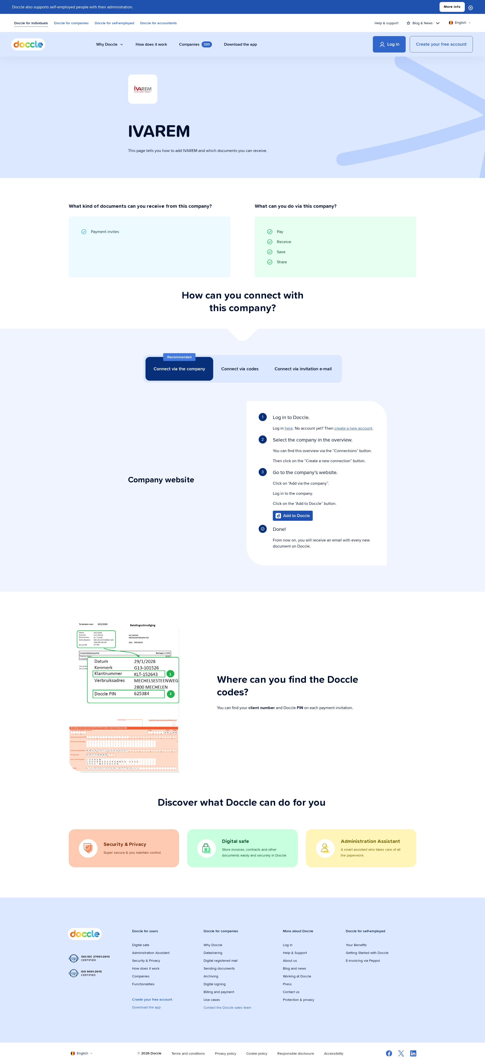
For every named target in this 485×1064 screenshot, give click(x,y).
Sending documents (219, 968)
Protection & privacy (298, 999)
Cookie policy (256, 1053)
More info (452, 7)
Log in (288, 944)
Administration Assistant (150, 952)
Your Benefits (356, 944)
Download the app (146, 1007)
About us (290, 960)
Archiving (211, 976)
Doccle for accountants (158, 22)
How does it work (145, 968)
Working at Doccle (297, 976)
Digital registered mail (220, 960)
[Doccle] (28, 44)
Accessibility (333, 1053)
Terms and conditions (188, 1053)
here (289, 428)
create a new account (353, 428)
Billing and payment (219, 991)
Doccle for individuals (31, 22)
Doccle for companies (71, 22)
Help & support (386, 22)
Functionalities (143, 984)
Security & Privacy (146, 960)
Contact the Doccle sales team (227, 1007)
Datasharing (213, 952)
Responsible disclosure (295, 1053)
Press (287, 984)
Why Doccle (213, 944)
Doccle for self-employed (114, 22)
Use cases (212, 999)
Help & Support (295, 952)
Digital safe (140, 944)
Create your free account (152, 999)
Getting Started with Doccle (367, 952)
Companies (141, 976)
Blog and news (294, 968)
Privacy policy (225, 1053)
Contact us (291, 991)
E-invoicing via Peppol (363, 960)
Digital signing (215, 984)
